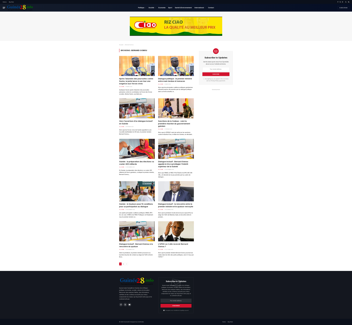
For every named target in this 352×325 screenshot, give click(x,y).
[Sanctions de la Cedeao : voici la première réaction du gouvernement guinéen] (176, 108)
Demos (5, 2)
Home (224, 322)
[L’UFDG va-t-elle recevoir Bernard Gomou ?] (176, 231)
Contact (211, 8)
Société (151, 8)
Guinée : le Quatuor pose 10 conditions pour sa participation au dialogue (136, 205)
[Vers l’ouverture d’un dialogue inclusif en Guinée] (137, 108)
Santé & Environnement (183, 8)
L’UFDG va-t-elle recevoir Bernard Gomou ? (173, 245)
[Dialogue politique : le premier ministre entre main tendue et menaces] (176, 66)
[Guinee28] (20, 8)
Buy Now (11, 2)
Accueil (121, 44)
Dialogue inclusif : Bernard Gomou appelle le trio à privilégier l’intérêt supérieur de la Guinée (173, 164)
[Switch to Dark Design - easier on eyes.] (346, 2)
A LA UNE (121, 86)
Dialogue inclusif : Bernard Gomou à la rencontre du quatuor (136, 245)
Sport (170, 8)
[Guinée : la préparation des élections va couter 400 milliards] (137, 149)
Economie (161, 8)
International (199, 8)
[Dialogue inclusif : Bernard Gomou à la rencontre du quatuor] (137, 231)
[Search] (348, 2)
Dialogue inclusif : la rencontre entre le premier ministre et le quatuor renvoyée (175, 205)
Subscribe (343, 7)
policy (182, 310)
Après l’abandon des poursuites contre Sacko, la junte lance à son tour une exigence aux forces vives (136, 81)
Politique (141, 8)
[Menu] (4, 8)
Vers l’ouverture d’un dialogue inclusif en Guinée (136, 122)
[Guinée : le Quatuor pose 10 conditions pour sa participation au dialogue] (137, 191)
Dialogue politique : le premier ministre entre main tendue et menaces (175, 80)
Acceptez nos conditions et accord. (177, 310)
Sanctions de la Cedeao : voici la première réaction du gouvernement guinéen (174, 123)
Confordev (141, 322)
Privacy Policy (215, 80)
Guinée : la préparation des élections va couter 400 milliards (136, 162)
